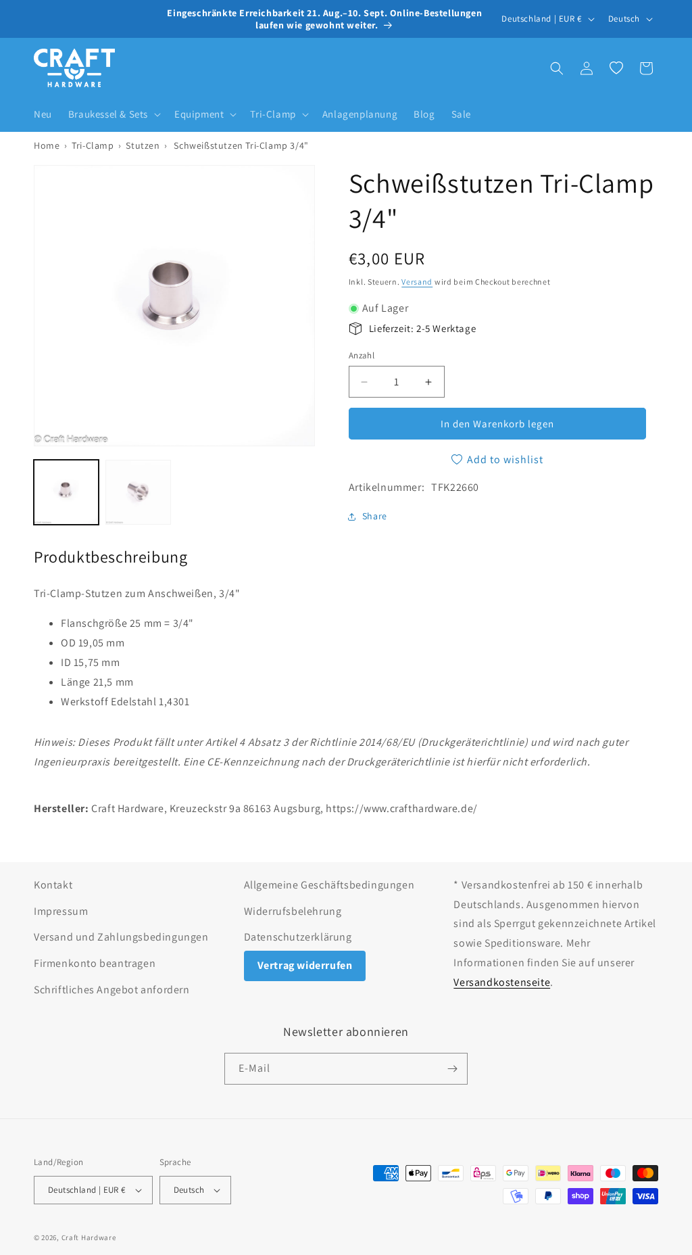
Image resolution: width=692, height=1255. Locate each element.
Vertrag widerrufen (305, 965)
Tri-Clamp (93, 145)
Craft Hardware (88, 1237)
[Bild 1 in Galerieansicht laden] (66, 492)
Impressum (61, 911)
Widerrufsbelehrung (293, 911)
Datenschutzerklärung (298, 937)
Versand (416, 282)
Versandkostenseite (501, 982)
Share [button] (374, 516)
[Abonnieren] (452, 1069)
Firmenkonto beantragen (94, 963)
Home (46, 145)
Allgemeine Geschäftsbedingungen (329, 885)
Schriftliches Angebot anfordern (112, 989)
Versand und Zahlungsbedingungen (121, 937)
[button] (113, 114)
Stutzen (142, 145)
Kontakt (53, 885)
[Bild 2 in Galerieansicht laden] (137, 492)
